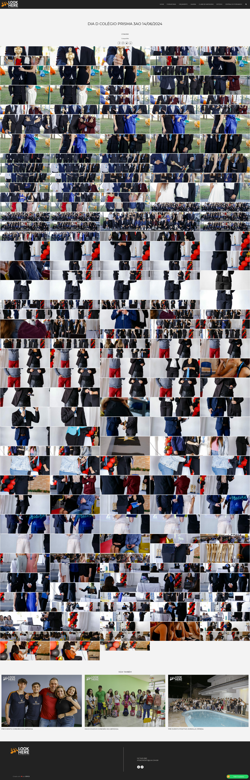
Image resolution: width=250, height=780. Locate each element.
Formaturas (171, 4)
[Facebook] (142, 767)
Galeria (193, 4)
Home (162, 4)
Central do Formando (233, 4)
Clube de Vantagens (206, 4)
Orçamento (183, 4)
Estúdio (219, 4)
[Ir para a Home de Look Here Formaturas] (9, 4)
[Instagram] (139, 767)
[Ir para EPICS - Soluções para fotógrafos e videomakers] (21, 776)
